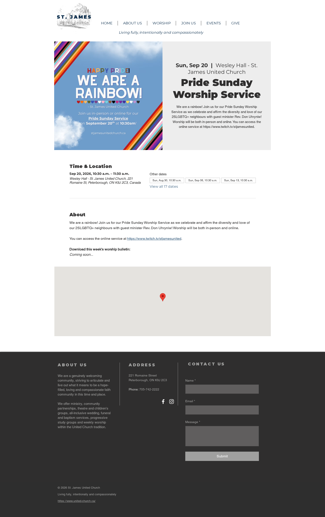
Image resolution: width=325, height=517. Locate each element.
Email (190, 401)
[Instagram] (171, 401)
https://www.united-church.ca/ (77, 501)
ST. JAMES (74, 17)
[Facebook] (163, 401)
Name (190, 380)
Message (192, 422)
